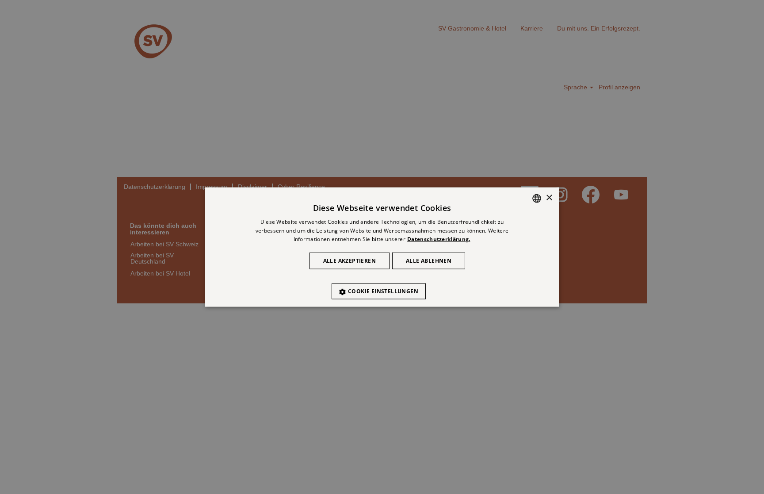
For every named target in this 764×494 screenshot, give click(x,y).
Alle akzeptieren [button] (349, 260)
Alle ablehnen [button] (428, 260)
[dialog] (382, 247)
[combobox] (536, 198)
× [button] (549, 198)
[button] (382, 287)
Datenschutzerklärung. (438, 239)
